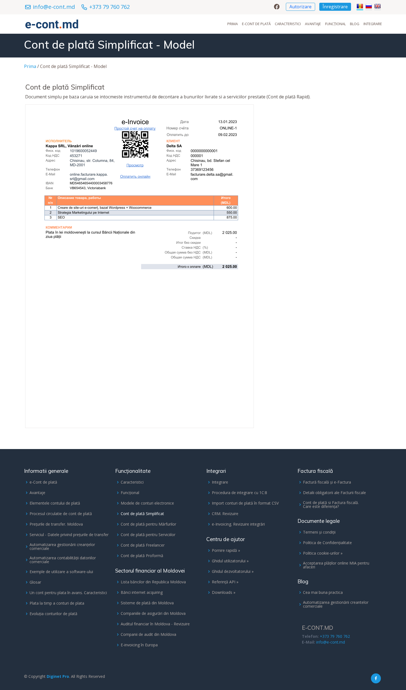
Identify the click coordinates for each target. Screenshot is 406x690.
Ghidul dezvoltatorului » (233, 571)
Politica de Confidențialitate (327, 543)
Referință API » (225, 582)
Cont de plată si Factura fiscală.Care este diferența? (331, 504)
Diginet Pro (58, 676)
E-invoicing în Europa (139, 645)
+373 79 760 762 (109, 7)
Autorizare (300, 7)
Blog (354, 23)
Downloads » (223, 592)
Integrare (372, 23)
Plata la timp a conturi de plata (57, 603)
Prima (232, 23)
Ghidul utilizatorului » (230, 561)
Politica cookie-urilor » (322, 553)
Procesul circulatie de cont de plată (61, 514)
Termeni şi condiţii (319, 532)
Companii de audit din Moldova (148, 634)
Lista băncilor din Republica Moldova (153, 582)
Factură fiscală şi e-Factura (327, 482)
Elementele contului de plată (55, 503)
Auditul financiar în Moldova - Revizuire (155, 624)
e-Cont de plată (256, 23)
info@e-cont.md (54, 7)
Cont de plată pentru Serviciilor (148, 535)
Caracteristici (288, 23)
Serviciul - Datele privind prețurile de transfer (69, 535)
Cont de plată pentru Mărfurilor (148, 524)
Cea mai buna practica (323, 592)
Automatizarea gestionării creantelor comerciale (335, 604)
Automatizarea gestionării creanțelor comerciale (62, 546)
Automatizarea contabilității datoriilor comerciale (63, 560)
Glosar (35, 582)
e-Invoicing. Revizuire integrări (238, 524)
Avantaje (313, 23)
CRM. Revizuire (225, 514)
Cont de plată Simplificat (142, 514)
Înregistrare (335, 7)
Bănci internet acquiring (142, 592)
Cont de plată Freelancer (143, 545)
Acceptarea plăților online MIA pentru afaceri (336, 565)
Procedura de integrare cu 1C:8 (239, 493)
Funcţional (335, 23)
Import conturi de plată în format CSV (245, 503)
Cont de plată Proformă (142, 556)
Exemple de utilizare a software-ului (61, 572)
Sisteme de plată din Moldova (147, 603)
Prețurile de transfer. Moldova (56, 524)
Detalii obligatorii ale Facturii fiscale (334, 493)
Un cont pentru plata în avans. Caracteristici (68, 593)
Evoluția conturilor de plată (53, 614)
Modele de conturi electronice (147, 503)
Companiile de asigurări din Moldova (153, 613)
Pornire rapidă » (226, 550)
